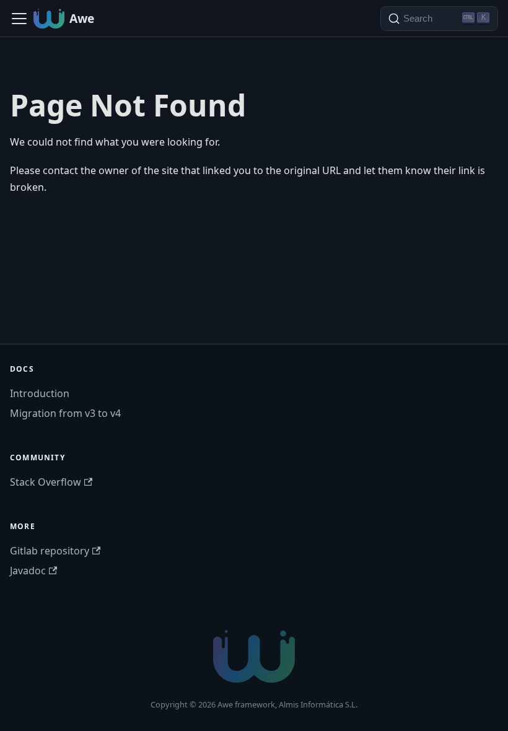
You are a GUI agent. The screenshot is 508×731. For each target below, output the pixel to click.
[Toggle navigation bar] (19, 18)
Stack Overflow (45, 482)
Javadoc (28, 570)
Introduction (39, 393)
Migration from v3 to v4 (65, 413)
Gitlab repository (49, 551)
